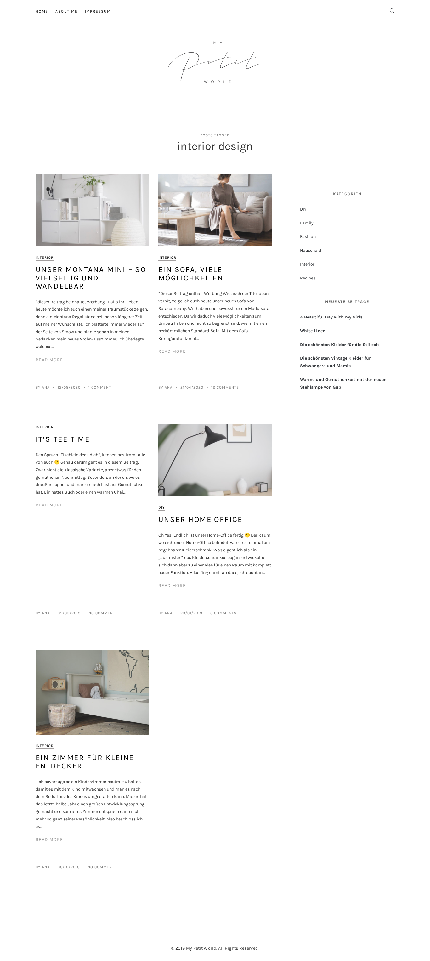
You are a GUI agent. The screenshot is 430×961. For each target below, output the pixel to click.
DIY (161, 507)
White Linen (312, 331)
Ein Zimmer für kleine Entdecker (85, 761)
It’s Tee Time (63, 439)
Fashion (308, 236)
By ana (43, 387)
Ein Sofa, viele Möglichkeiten (190, 273)
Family (307, 223)
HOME (42, 11)
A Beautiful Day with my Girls (331, 317)
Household (310, 250)
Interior (45, 257)
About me (66, 11)
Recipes (307, 278)
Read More (49, 359)
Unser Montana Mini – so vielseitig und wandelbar (91, 277)
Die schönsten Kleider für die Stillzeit (339, 344)
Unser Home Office (200, 519)
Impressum (98, 11)
